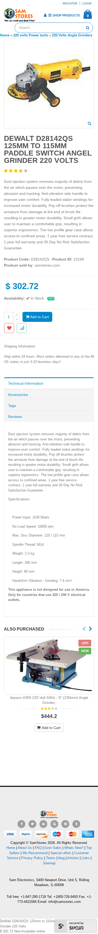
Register (70, 3)
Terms (51, 858)
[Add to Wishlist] (9, 328)
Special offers (60, 853)
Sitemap (49, 863)
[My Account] (45, 15)
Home (10, 848)
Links (86, 858)
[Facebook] (21, 824)
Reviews (15, 417)
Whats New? (73, 848)
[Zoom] (89, 123)
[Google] (54, 824)
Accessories (18, 395)
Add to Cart (39, 317)
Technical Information (25, 383)
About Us (25, 848)
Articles (73, 858)
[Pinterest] (65, 824)
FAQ (38, 848)
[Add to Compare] (22, 328)
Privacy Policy (32, 858)
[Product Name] (49, 665)
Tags (12, 406)
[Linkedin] (43, 824)
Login (86, 3)
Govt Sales (52, 848)
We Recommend (35, 853)
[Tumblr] (76, 824)
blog (61, 858)
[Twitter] (32, 824)
